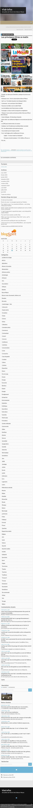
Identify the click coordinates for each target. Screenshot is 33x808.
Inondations (5, 455)
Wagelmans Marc (6, 673)
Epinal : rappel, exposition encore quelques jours (13, 207)
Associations (5, 283)
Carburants (4, 307)
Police (3, 516)
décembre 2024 (5, 179)
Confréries (4, 345)
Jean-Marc (4, 653)
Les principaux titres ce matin (14, 37)
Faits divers (5, 412)
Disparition (4, 368)
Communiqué (5, 333)
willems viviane (5, 625)
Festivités (4, 415)
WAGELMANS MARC (7, 618)
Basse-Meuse (5, 292)
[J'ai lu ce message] (31, 804)
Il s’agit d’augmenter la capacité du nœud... (11, 211)
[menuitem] (19, 27)
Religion (4, 534)
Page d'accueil (20, 29)
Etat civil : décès (28, 29)
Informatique (5, 452)
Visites (3, 595)
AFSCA (3, 260)
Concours (4, 339)
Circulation (4, 313)
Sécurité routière (6, 548)
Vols (3, 598)
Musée (3, 502)
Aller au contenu (5, 1)
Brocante (4, 301)
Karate (3, 470)
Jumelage (4, 464)
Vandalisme (5, 589)
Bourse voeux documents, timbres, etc (11, 295)
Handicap (4, 432)
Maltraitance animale (7, 487)
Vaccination (5, 586)
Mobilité (4, 496)
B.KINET (3, 639)
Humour (4, 438)
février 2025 (4, 175)
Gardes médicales (6, 423)
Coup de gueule (6, 356)
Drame (3, 377)
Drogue (4, 380)
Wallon (3, 604)
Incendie (4, 446)
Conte (3, 350)
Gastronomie (5, 426)
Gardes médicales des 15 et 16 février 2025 (14, 728)
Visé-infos (7, 9)
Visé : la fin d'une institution (9, 712)
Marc (2, 666)
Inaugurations (5, 444)
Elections (4, 385)
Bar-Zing (18, 215)
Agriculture (4, 263)
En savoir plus (11, 806)
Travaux (4, 580)
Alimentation (5, 269)
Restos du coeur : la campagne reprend (10, 202)
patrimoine (4, 513)
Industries (4, 449)
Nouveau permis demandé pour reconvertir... (15, 707)
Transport (4, 578)
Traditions (4, 575)
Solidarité (4, 554)
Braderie (4, 298)
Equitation (4, 403)
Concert (4, 336)
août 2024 (3, 187)
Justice (3, 467)
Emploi (3, 388)
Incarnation (10, 200)
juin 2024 (3, 192)
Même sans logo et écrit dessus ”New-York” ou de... (13, 217)
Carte (3, 679)
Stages (3, 563)
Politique (4, 519)
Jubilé (3, 461)
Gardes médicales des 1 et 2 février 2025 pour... (15, 757)
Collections (4, 324)
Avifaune (4, 286)
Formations (5, 420)
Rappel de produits (6, 531)
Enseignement (5, 394)
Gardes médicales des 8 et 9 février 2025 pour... (15, 746)
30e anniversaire (5, 220)
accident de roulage (7, 257)
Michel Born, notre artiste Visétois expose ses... (15, 723)
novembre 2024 (5, 181)
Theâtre (4, 569)
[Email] (16, 769)
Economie (4, 382)
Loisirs (3, 484)
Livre (3, 479)
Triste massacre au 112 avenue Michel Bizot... (12, 222)
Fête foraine (5, 417)
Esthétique (4, 406)
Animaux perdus (6, 272)
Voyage (4, 601)
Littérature (4, 476)
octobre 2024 (4, 183)
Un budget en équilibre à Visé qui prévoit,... (14, 741)
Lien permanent (6, 149)
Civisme (4, 318)
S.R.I (3, 537)
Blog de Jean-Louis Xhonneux (18, 220)
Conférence (5, 342)
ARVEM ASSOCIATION (17, 226)
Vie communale (5, 592)
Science (4, 543)
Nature (3, 508)
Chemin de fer (5, 310)
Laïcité (3, 473)
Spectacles (4, 557)
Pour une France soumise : (7, 215)
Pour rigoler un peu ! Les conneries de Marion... (12, 204)
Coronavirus (5, 353)
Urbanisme (4, 583)
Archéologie (5, 275)
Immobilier (4, 441)
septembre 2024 (5, 185)
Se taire (3, 200)
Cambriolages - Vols (7, 304)
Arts (3, 280)
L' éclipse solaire (5, 226)
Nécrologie (4, 511)
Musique (4, 505)
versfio (3, 632)
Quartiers (4, 528)
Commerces (5, 330)
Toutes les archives (6, 194)
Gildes (3, 429)
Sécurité (4, 546)
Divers (3, 371)
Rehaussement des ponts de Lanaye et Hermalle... (16, 717)
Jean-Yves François (6, 611)
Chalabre (24, 202)
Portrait (4, 522)
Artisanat (4, 278)
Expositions (5, 409)
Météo (3, 493)
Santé (3, 540)
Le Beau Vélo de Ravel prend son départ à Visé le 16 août (18, 26)
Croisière (4, 359)
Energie (4, 391)
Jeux (3, 458)
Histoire (4, 435)
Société (4, 551)
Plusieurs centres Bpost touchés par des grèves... (16, 751)
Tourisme (4, 572)
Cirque (3, 315)
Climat (3, 321)
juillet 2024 (4, 190)
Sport (3, 560)
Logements (4, 481)
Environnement (5, 400)
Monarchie (4, 499)
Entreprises (4, 397)
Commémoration (6, 327)
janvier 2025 (4, 177)
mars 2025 (4, 172)
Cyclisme (4, 365)
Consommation (5, 348)
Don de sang (5, 374)
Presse (3, 525)
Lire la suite (4, 166)
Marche (4, 490)
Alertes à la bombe (6, 266)
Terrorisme (4, 566)
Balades (4, 289)
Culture (4, 362)
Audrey (3, 646)
